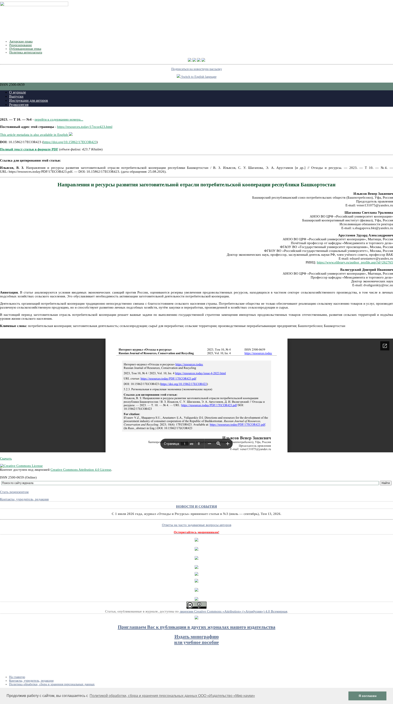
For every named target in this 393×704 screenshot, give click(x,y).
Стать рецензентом (14, 492)
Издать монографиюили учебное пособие (196, 639)
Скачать (6, 458)
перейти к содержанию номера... (59, 119)
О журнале (17, 92)
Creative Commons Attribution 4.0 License (80, 469)
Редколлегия (18, 104)
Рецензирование (20, 45)
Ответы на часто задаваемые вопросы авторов (196, 525)
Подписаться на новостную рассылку (196, 69)
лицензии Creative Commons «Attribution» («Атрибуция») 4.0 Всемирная (233, 611)
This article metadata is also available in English (34, 135)
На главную (17, 677)
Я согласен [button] (367, 696)
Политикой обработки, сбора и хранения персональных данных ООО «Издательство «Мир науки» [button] (172, 696)
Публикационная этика (25, 49)
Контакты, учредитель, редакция (24, 499)
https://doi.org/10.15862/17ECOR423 (70, 142)
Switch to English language (198, 77)
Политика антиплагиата (25, 52)
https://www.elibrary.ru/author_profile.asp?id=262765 (355, 262)
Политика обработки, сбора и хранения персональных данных (52, 684)
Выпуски (16, 96)
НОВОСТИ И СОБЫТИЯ (196, 506)
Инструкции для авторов (28, 100)
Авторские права (21, 41)
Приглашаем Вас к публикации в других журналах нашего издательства (196, 627)
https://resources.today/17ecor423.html (84, 127)
